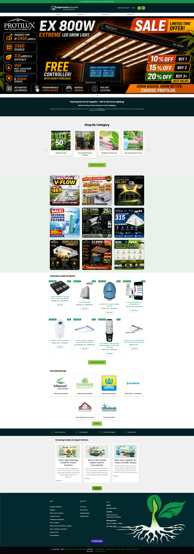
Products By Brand (55, 507)
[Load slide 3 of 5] (95, 95)
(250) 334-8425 (111, 508)
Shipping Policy (85, 513)
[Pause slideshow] (107, 95)
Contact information (132, 549)
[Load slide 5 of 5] (100, 95)
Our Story (83, 507)
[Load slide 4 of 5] (97, 95)
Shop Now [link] (97, 255)
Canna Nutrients (109, 417)
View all (97, 423)
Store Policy (84, 510)
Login (133, 8)
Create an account (123, 8)
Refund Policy (84, 516)
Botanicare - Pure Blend (133, 393)
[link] (97, 55)
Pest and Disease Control (109, 153)
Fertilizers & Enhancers (85, 153)
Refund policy (110, 549)
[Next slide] (103, 95)
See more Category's (97, 165)
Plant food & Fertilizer (56, 513)
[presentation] (45, 148)
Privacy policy (120, 549)
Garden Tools (54, 532)
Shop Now (110, 1)
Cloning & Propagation (57, 519)
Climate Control (55, 516)
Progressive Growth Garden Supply (76, 549)
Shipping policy (99, 549)
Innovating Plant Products (85, 417)
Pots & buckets (54, 523)
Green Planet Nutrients (85, 393)
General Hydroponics (109, 393)
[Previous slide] (87, 95)
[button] (139, 8)
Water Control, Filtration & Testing (60, 526)
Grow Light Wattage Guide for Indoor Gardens (68, 462)
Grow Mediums (54, 535)
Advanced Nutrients (61, 393)
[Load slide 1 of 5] (90, 95)
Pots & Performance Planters (61, 154)
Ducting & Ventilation (133, 153)
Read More (59, 480)
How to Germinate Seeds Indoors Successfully (97, 462)
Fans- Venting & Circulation (58, 529)
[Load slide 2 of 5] (93, 95)
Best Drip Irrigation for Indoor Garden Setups (125, 461)
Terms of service (100, 551)
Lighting (52, 510)
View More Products (97, 362)
